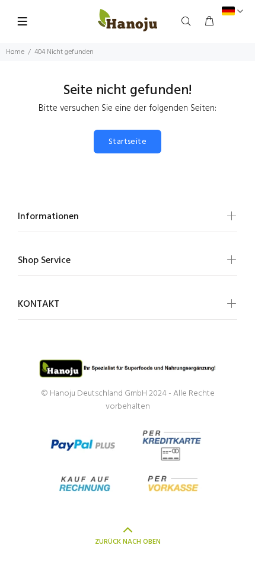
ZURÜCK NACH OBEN (128, 542)
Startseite (127, 142)
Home (15, 52)
